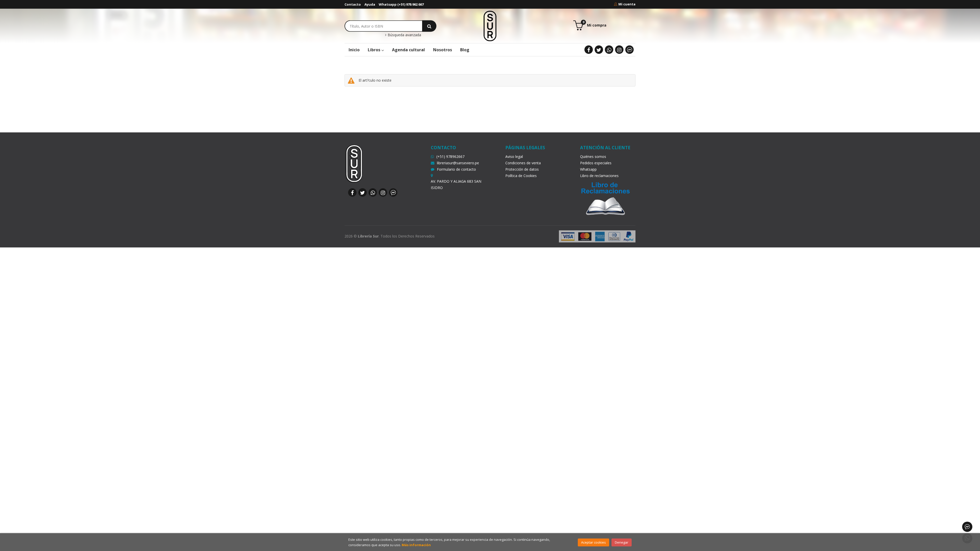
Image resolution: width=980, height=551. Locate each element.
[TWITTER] (599, 49)
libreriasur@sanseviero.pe (458, 162)
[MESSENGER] (629, 49)
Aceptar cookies (593, 542)
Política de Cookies (521, 175)
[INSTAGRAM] (619, 49)
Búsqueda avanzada (404, 35)
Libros (374, 50)
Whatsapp (588, 169)
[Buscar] (429, 26)
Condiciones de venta (523, 162)
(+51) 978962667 (450, 156)
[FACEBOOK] (588, 49)
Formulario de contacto (456, 169)
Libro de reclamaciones (599, 175)
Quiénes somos (593, 156)
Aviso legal (514, 156)
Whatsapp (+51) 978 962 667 (401, 4)
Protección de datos (522, 169)
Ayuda (369, 4)
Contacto (353, 4)
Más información (416, 545)
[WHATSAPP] (609, 49)
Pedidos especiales (595, 162)
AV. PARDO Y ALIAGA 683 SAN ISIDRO (456, 184)
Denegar (621, 542)
